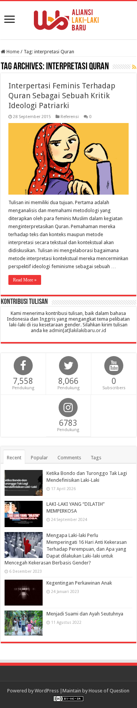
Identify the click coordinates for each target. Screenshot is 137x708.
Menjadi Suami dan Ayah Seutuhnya (84, 614)
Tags (96, 457)
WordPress (47, 691)
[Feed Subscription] (134, 67)
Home (12, 51)
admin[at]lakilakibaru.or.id (77, 330)
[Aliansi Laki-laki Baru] (68, 19)
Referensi (70, 116)
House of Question (109, 691)
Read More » (25, 280)
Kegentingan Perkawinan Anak (79, 583)
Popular (39, 457)
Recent (14, 457)
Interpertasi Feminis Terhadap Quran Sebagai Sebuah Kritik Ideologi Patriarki (61, 95)
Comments (69, 457)
